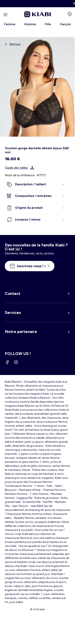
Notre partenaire (21, 331)
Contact (12, 293)
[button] (37, 184)
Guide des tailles (16, 167)
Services (13, 312)
